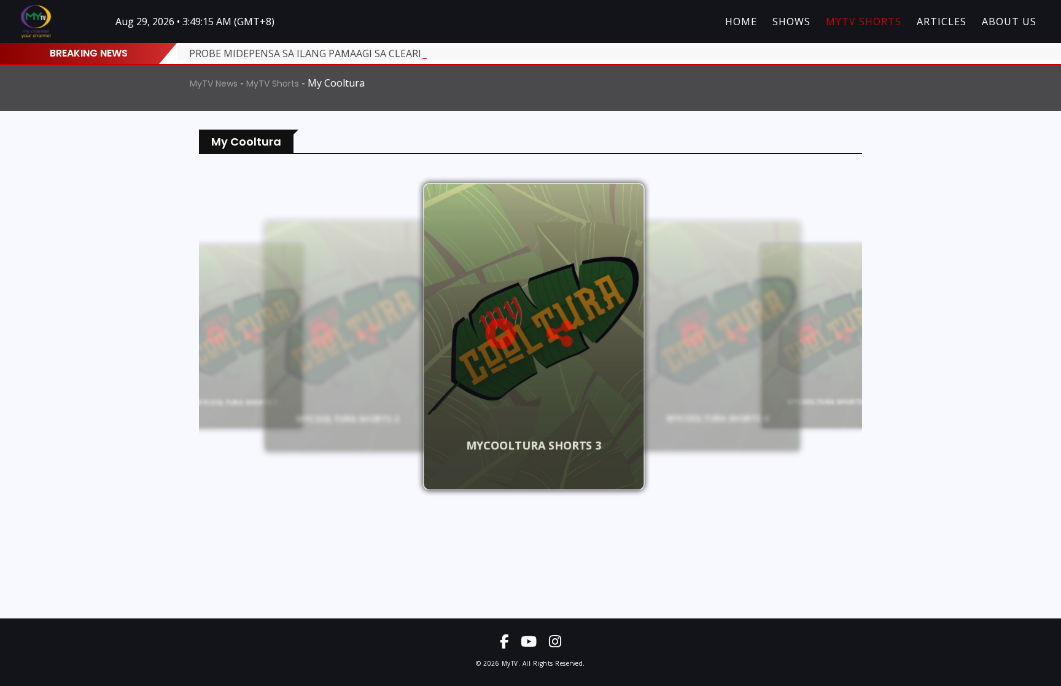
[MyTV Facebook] (504, 641)
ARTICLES (941, 21)
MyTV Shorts (272, 83)
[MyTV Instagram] (555, 641)
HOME (741, 21)
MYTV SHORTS (863, 21)
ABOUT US (1009, 21)
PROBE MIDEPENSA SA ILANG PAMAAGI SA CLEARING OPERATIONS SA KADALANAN (383, 53)
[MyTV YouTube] (529, 641)
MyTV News (214, 83)
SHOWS (791, 21)
